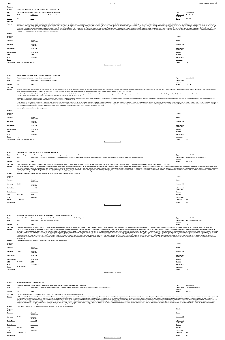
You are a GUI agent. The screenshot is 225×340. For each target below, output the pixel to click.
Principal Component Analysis (139, 164)
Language (10, 44)
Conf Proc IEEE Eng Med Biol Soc (196, 157)
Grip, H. (58, 215)
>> (114, 3)
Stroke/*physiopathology (155, 164)
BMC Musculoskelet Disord (194, 220)
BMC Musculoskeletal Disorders (50, 220)
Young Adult (208, 227)
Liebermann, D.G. (22, 152)
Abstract (9, 24)
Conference (180, 57)
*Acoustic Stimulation (23, 294)
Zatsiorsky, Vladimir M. (45, 75)
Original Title (180, 44)
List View (200, 3)
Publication (34, 15)
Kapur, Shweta (21, 75)
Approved (179, 60)
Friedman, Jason (32, 75)
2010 (18, 15)
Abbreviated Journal (180, 15)
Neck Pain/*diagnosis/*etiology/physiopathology (134, 227)
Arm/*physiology (48, 164)
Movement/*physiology (112, 164)
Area (8, 57)
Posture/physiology (124, 164)
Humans (91, 164)
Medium (178, 54)
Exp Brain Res (190, 15)
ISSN (8, 54)
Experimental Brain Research (49, 15)
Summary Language (34, 44)
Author (9, 9)
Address (9, 33)
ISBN (32, 54)
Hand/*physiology (79, 164)
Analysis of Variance (37, 164)
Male (96, 164)
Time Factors (166, 164)
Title (8, 12)
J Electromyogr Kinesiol (193, 287)
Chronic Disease (66, 227)
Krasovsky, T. (21, 282)
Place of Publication (34, 40)
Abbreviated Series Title (180, 48)
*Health (86, 164)
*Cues (43, 294)
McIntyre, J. (39, 152)
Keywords (10, 21)
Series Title (34, 48)
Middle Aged (101, 164)
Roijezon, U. (21, 215)
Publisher (10, 40)
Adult (18, 227)
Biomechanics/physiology (61, 164)
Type (177, 12)
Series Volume (11, 52)
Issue (32, 19)
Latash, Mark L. (57, 75)
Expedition (34, 57)
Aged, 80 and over (26, 164)
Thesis (178, 36)
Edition (178, 52)
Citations (206, 3)
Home (9, 3)
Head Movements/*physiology (99, 227)
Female (71, 164)
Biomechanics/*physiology (31, 227)
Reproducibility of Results (174, 227)
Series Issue (34, 52)
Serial (178, 62)
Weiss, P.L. (47, 152)
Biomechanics (37, 294)
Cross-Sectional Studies (78, 227)
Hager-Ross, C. (50, 215)
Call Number (11, 62)
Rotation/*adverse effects (189, 227)
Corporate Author (10, 36)
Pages (178, 19)
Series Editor (11, 48)
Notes (9, 60)
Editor (178, 40)
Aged (18, 164)
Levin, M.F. (32, 152)
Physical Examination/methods (157, 227)
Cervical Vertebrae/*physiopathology (50, 227)
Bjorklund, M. (41, 215)
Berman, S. (54, 152)
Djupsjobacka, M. (30, 215)
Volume (9, 19)
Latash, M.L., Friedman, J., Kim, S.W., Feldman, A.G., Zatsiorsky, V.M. (38, 9)
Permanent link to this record (112, 65)
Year (8, 15)
